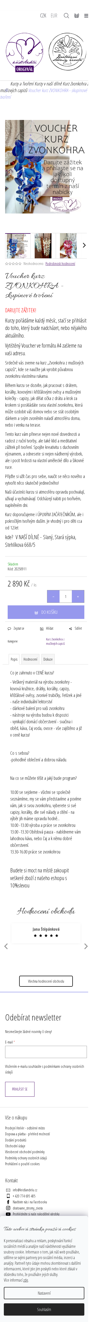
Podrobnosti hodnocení (60, 263)
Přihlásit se (20, 1089)
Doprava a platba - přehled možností (27, 1133)
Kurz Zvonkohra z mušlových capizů (55, 641)
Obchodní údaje (15, 1145)
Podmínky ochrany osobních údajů (26, 1158)
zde (25, 1280)
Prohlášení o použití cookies (22, 1163)
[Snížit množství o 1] (53, 596)
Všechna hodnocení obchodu (46, 981)
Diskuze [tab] (48, 659)
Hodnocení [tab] (30, 659)
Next (86, 946)
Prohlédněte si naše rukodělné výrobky (36, 1214)
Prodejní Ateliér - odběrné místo (25, 1128)
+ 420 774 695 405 (24, 1196)
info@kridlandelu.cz (25, 1189)
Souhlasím (44, 1309)
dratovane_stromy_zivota (28, 1208)
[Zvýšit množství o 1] (78, 596)
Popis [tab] (14, 659)
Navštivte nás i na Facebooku (30, 1201)
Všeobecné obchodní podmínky (24, 1151)
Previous (5, 946)
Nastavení (44, 1293)
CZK (43, 15)
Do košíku (49, 612)
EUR (54, 15)
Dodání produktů (15, 1140)
